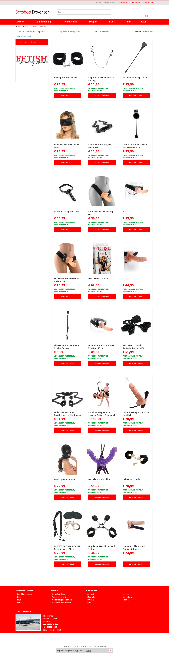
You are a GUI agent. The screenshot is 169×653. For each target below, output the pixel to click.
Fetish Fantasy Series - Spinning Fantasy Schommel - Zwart (101, 414)
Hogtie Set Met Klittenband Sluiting (101, 547)
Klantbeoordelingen (100, 646)
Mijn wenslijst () (148, 3)
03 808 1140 (51, 627)
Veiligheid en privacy (60, 597)
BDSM (112, 21)
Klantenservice (123, 3)
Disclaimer (83, 646)
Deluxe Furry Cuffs (131, 479)
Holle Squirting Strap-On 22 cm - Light (136, 414)
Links (19, 600)
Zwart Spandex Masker (65, 479)
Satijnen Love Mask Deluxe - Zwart (67, 146)
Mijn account (136, 3)
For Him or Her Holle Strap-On (101, 213)
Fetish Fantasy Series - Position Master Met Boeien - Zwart (67, 414)
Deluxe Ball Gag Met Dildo (66, 211)
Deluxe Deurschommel (99, 278)
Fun (129, 21)
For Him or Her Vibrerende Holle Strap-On (66, 280)
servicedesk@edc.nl (52, 630)
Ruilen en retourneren (61, 602)
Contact (90, 594)
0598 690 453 (52, 624)
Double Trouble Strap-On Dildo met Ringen (134, 547)
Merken (20, 602)
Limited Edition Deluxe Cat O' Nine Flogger (67, 347)
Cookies (125, 594)
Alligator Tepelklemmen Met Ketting (101, 79)
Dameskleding (43, 21)
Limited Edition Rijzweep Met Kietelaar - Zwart (135, 146)
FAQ (89, 602)
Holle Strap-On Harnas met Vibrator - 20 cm (101, 347)
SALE (143, 21)
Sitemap (126, 600)
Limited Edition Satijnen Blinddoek (100, 146)
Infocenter (91, 600)
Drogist (93, 21)
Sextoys (20, 21)
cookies (88, 651)
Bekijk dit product (68, 95)
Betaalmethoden (59, 594)
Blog (19, 597)
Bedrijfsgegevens (24, 594)
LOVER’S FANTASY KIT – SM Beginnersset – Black (67, 547)
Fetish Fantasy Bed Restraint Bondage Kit (133, 347)
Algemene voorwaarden (71, 646)
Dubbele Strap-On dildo (99, 479)
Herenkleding (70, 21)
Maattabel (91, 597)
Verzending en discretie (62, 600)
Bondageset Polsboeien (65, 77)
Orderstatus (127, 597)
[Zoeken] (107, 12)
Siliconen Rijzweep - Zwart (135, 77)
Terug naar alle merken (24, 36)
